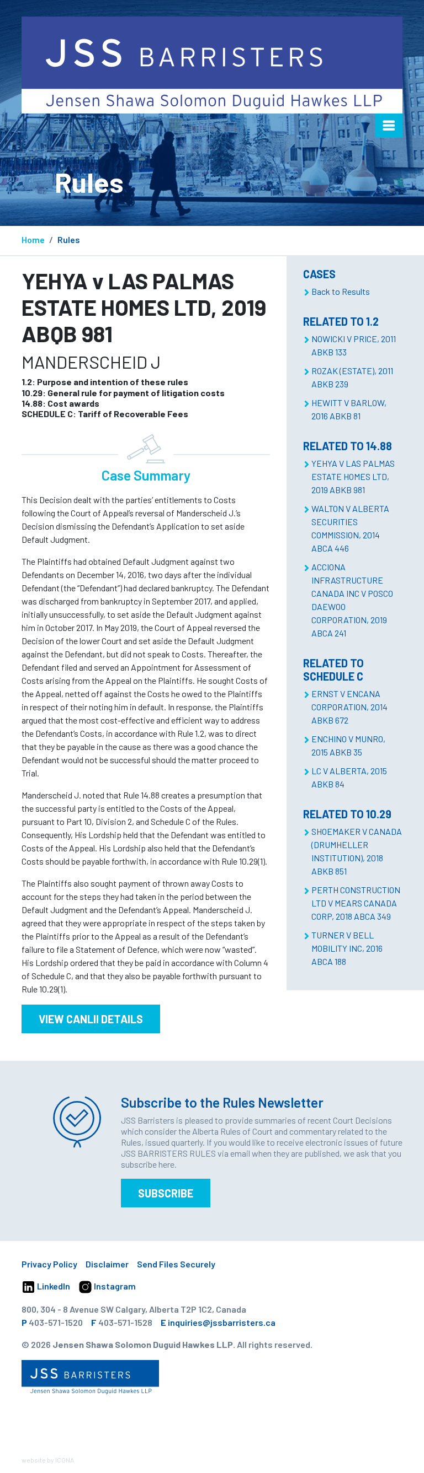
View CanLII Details (91, 1019)
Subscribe (165, 1193)
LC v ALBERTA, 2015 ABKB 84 (349, 777)
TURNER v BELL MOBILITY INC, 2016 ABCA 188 (347, 948)
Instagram (114, 1286)
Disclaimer (107, 1264)
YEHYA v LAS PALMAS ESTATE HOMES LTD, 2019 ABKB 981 (353, 476)
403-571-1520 (56, 1322)
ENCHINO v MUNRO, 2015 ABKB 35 (348, 745)
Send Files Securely (176, 1264)
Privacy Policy (49, 1264)
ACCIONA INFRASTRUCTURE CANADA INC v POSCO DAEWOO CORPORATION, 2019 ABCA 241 (352, 600)
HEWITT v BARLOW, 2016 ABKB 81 (348, 409)
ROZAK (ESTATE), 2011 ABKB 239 (352, 377)
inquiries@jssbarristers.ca (221, 1322)
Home (33, 239)
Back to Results (340, 291)
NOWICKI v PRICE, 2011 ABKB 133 (353, 345)
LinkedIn (52, 1286)
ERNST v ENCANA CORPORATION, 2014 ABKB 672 (349, 706)
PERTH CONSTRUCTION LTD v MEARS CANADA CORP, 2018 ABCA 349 (355, 902)
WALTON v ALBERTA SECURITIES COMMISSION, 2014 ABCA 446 (350, 528)
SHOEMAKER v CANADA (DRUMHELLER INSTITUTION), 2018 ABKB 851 (356, 851)
